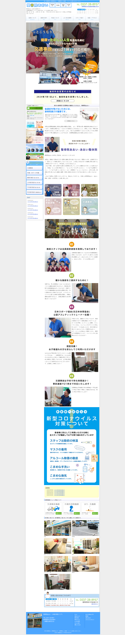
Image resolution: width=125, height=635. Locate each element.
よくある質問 (67, 17)
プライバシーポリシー (90, 619)
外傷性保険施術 (72, 508)
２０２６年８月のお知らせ (59, 491)
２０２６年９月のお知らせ (59, 489)
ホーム (76, 614)
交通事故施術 (54, 508)
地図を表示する (95, 603)
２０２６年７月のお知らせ (59, 492)
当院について (31, 17)
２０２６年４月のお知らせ (59, 495)
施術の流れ (43, 17)
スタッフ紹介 (79, 17)
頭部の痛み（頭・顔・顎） (34, 177)
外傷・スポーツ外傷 (34, 172)
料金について (55, 17)
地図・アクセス (93, 17)
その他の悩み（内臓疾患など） (34, 192)
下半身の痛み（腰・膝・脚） (34, 187)
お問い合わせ (88, 617)
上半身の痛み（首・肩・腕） (34, 182)
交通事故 (34, 168)
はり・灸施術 (90, 508)
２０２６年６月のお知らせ (59, 493)
